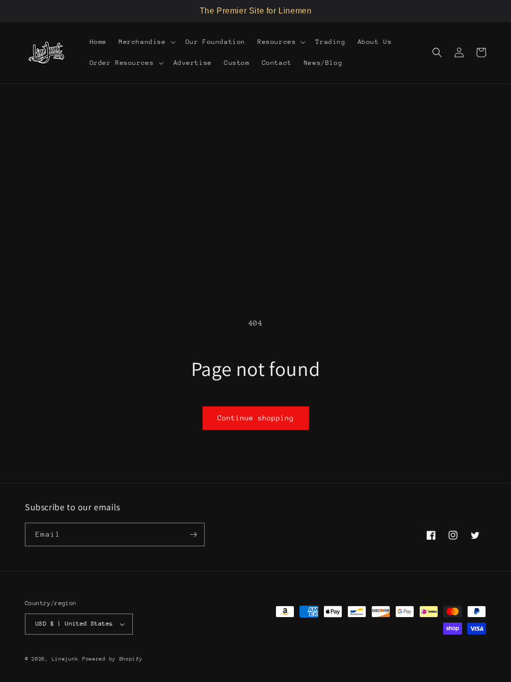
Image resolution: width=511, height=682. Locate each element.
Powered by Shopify (112, 659)
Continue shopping (256, 418)
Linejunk (65, 659)
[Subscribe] (193, 534)
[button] (146, 41)
